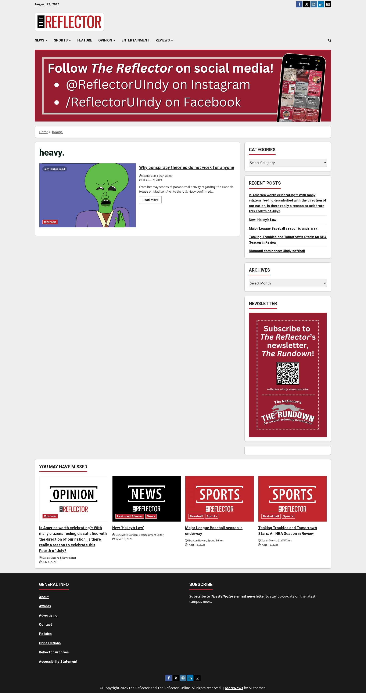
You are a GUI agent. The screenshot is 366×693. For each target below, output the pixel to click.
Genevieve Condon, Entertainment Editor (139, 535)
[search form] (329, 40)
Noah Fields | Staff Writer (157, 176)
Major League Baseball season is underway (283, 228)
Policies (45, 634)
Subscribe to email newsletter (227, 596)
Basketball (271, 516)
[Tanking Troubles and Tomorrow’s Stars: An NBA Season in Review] (292, 499)
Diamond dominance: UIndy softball (277, 251)
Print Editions (50, 643)
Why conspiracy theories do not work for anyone (87, 195)
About (44, 597)
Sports (61, 40)
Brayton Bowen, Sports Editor (205, 540)
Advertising (48, 615)
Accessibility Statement (58, 662)
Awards (45, 606)
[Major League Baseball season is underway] (219, 499)
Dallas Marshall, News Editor (59, 557)
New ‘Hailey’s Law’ (263, 220)
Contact (45, 625)
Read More (152, 200)
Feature (84, 40)
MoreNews (234, 688)
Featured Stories (130, 516)
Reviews (163, 40)
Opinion (105, 40)
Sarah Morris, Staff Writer (276, 540)
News (39, 40)
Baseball (196, 516)
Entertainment (135, 40)
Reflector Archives (54, 652)
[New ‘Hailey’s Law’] (146, 499)
